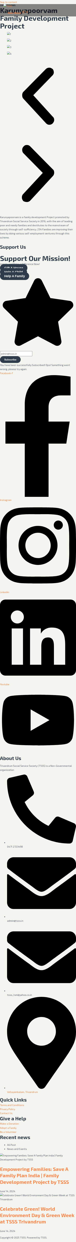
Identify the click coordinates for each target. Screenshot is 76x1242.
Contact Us (6, 1113)
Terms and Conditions (12, 1105)
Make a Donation (9, 1123)
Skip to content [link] (8, 2)
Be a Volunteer (8, 1131)
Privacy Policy (7, 1109)
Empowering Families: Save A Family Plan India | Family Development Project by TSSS (34, 1175)
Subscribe (10, 359)
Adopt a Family (8, 1127)
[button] (38, 96)
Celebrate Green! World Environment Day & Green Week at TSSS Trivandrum (37, 1215)
